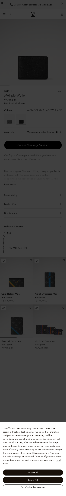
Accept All (33, 472)
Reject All (33, 480)
